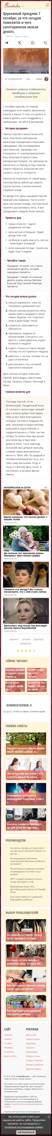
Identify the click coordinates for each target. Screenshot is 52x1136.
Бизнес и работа (34, 1064)
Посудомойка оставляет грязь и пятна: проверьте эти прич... (24, 936)
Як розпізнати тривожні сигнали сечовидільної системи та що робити (27, 871)
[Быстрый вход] (41, 4)
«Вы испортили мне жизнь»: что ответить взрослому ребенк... (25, 775)
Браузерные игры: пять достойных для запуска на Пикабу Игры (27, 889)
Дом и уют (31, 1034)
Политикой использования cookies (24, 1127)
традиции (38, 639)
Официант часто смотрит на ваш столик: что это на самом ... (37, 684)
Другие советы (33, 1068)
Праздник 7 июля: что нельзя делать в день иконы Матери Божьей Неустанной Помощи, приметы (24, 282)
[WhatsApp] (32, 42)
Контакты (9, 1051)
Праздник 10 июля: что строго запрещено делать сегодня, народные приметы (25, 269)
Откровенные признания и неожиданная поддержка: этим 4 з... (25, 799)
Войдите (7, 711)
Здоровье (31, 1043)
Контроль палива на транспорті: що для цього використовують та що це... (27, 851)
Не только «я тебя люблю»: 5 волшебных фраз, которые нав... (24, 961)
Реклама (8, 1047)
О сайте (8, 1043)
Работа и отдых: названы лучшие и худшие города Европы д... (15, 671)
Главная (8, 1034)
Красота (30, 1047)
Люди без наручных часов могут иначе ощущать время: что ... (15, 682)
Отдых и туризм (34, 1060)
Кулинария (31, 1051)
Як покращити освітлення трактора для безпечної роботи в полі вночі (27, 861)
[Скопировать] (45, 42)
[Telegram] (6, 42)
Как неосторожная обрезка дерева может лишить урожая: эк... (25, 750)
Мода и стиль (33, 1056)
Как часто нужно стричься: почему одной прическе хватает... (37, 669)
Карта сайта (10, 1056)
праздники (25, 643)
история (26, 639)
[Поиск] (36, 4)
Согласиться (26, 1132)
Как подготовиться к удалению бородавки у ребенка (26, 898)
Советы (8, 1039)
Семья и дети (33, 1039)
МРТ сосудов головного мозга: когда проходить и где (26, 880)
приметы (14, 639)
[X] (19, 42)
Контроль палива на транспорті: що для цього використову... (24, 825)
